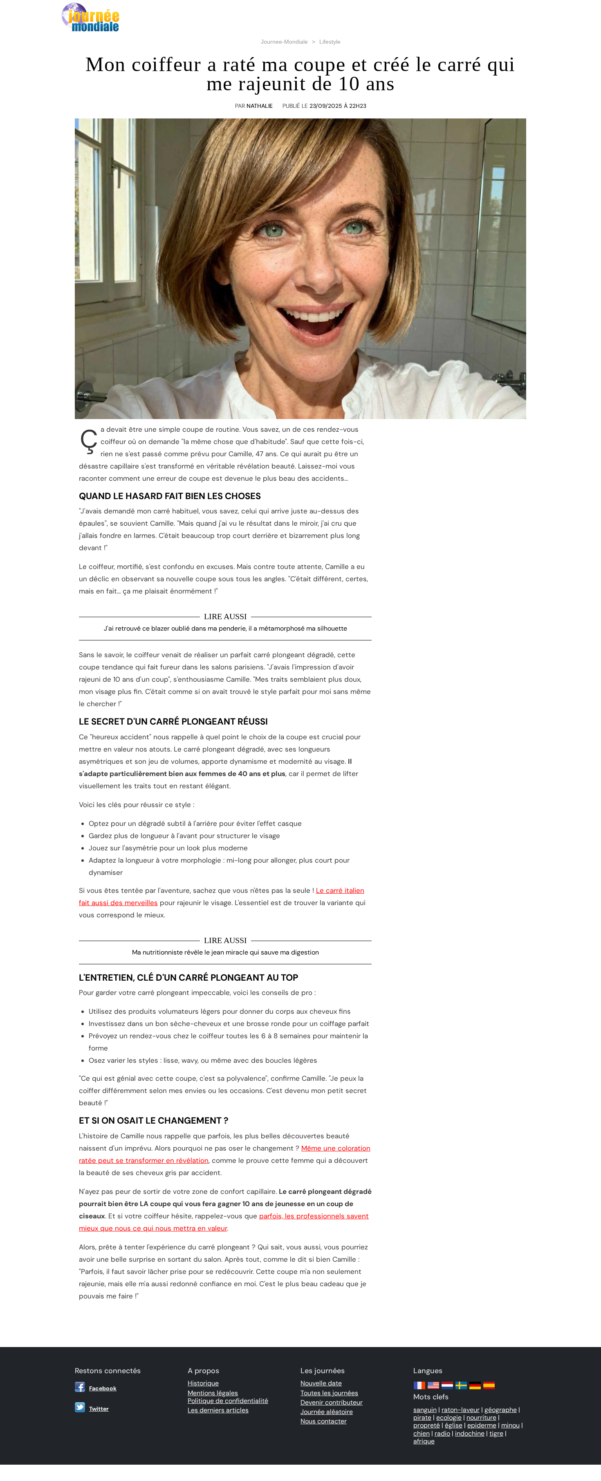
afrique (424, 1441)
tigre (496, 1433)
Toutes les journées (329, 1393)
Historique (203, 1383)
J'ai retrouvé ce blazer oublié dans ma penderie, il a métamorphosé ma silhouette (225, 628)
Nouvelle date (321, 1383)
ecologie (449, 1417)
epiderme (481, 1425)
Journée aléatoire (326, 1411)
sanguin (425, 1409)
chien (421, 1433)
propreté (426, 1425)
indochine (469, 1433)
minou (510, 1425)
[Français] (419, 1389)
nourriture (481, 1417)
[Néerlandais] (447, 1389)
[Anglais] (433, 1389)
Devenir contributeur (331, 1402)
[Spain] (489, 1389)
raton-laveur (461, 1409)
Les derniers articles (218, 1410)
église (453, 1425)
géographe (500, 1409)
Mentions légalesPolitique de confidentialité (228, 1397)
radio (442, 1433)
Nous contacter (323, 1421)
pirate (422, 1417)
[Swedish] (461, 1389)
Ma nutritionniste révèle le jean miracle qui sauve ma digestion (225, 952)
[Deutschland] (475, 1389)
